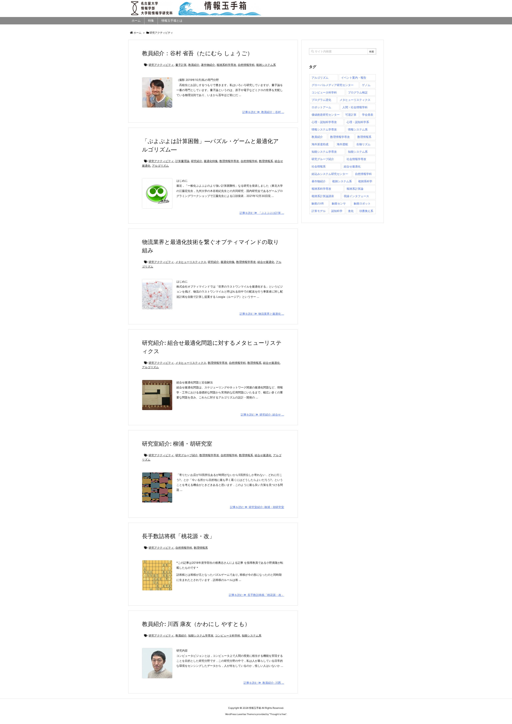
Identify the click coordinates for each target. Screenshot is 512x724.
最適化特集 (211, 161)
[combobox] (342, 51)
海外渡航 (342, 144)
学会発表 (367, 114)
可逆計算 (350, 114)
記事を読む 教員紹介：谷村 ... (263, 112)
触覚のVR (318, 203)
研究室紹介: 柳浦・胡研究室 (177, 443)
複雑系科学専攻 (226, 64)
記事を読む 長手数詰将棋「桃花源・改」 (256, 595)
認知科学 (336, 211)
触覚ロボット (362, 203)
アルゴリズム (160, 165)
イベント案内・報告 (353, 77)
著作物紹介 (208, 64)
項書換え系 (366, 211)
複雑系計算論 (355, 188)
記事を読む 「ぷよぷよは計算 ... (262, 213)
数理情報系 (266, 161)
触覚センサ (339, 203)
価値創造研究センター (326, 114)
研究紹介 (196, 161)
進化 (351, 211)
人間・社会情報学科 (355, 107)
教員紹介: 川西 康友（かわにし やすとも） (196, 624)
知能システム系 (251, 635)
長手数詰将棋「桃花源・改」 (178, 536)
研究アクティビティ (161, 64)
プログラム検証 (358, 92)
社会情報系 (319, 166)
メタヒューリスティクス (190, 262)
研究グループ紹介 (186, 455)
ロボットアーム (321, 107)
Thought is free (278, 714)
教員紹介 (193, 64)
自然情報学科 (246, 64)
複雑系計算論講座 (323, 196)
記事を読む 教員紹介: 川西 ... (264, 682)
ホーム (137, 32)
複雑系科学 (365, 181)
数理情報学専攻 (229, 161)
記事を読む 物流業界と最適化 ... (262, 313)
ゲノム (366, 85)
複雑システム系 (266, 64)
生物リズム (363, 144)
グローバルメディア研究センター (333, 85)
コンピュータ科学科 (227, 635)
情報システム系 (358, 129)
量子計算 (181, 64)
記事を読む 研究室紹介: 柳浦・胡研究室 (257, 507)
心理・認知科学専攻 (324, 122)
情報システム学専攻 (324, 129)
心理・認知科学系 (358, 122)
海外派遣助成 (320, 144)
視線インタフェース (356, 196)
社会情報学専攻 (356, 159)
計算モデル (319, 211)
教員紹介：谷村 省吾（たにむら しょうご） (197, 53)
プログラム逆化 (321, 99)
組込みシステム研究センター (330, 173)
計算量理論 (182, 161)
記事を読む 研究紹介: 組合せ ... (262, 414)
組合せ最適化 (265, 262)
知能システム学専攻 (200, 635)
